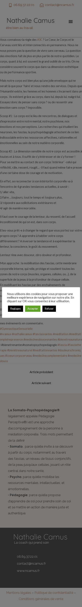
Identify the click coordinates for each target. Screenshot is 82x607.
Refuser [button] (49, 308)
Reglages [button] (15, 308)
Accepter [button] (32, 308)
